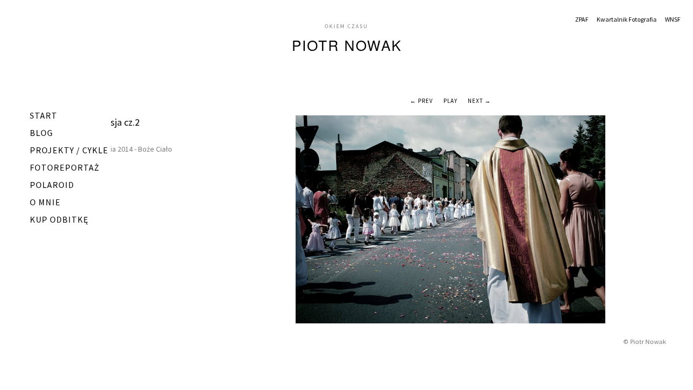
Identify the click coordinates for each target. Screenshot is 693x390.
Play (450, 101)
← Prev (421, 101)
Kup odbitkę (59, 219)
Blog (41, 132)
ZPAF (582, 19)
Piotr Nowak (347, 45)
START (43, 115)
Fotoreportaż (65, 167)
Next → (479, 101)
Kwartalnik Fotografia (627, 19)
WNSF (673, 19)
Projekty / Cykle (69, 150)
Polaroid (52, 184)
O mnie (45, 202)
